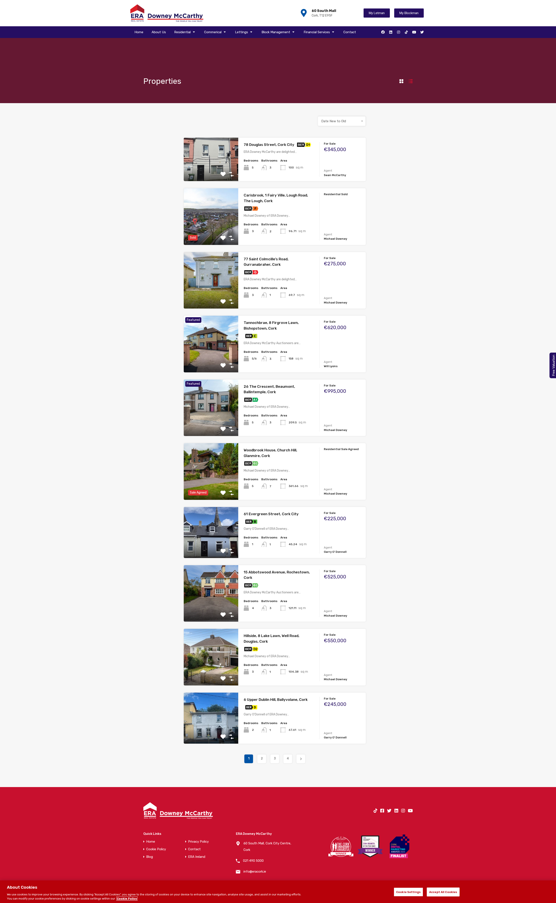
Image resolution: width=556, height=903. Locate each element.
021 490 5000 (253, 861)
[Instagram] (398, 32)
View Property (211, 172)
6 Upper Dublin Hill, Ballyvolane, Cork (276, 699)
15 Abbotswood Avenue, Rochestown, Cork (277, 575)
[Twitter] (422, 32)
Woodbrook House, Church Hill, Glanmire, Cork (270, 453)
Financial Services (317, 32)
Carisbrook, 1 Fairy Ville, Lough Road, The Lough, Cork (276, 198)
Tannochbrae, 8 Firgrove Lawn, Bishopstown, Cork (271, 325)
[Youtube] (414, 32)
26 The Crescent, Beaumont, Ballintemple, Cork (269, 389)
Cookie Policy (156, 849)
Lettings (241, 32)
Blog (149, 856)
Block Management (275, 32)
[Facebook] (383, 32)
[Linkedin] (390, 32)
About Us (159, 32)
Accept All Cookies (443, 892)
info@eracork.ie (254, 871)
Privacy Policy (198, 841)
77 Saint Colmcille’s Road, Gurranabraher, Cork (266, 262)
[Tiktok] (406, 32)
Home (138, 32)
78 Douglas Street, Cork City (269, 144)
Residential (182, 32)
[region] (278, 891)
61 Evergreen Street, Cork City (271, 514)
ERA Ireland (196, 856)
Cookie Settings (408, 892)
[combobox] (342, 121)
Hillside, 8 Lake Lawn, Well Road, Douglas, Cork (271, 639)
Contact (349, 32)
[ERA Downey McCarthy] (166, 13)
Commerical (213, 32)
